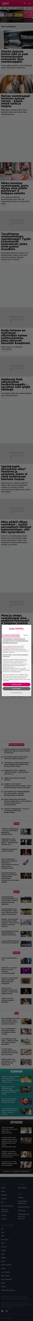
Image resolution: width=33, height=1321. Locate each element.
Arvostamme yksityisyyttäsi (11, 635)
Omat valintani (16, 688)
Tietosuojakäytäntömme (16, 692)
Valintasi (25, 635)
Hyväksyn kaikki (17, 684)
